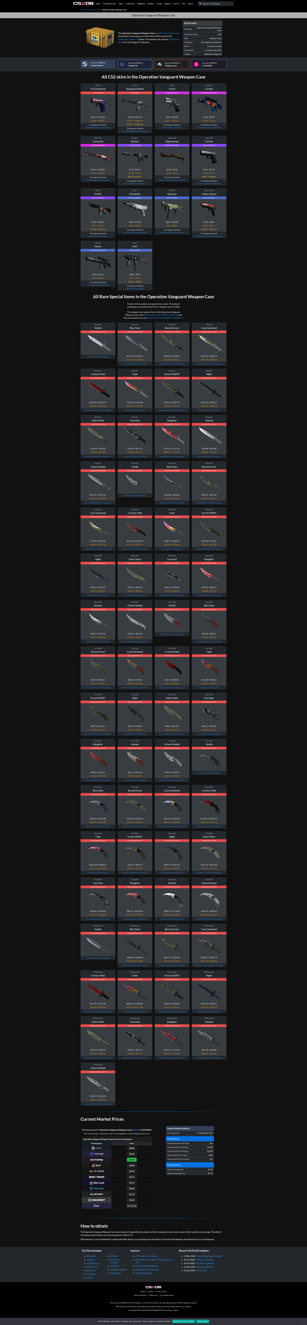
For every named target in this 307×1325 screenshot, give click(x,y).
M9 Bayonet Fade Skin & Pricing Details (135, 1011)
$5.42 (131, 1188)
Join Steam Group (166, 1295)
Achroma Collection (205, 1259)
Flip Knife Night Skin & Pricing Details (98, 595)
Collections (130, 3)
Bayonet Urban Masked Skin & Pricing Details (98, 502)
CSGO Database (86, 10)
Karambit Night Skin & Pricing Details (172, 872)
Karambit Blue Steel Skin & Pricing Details (98, 826)
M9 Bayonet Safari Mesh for (161, 315)
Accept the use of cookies (183, 1321)
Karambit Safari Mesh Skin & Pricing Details (209, 872)
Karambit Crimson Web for (165, 317)
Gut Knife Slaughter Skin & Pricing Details (98, 780)
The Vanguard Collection (211, 42)
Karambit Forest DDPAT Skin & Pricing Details (135, 872)
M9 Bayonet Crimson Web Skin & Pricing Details (98, 1011)
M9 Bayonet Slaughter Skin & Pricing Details (172, 1058)
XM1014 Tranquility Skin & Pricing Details (98, 180)
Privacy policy (203, 1321)
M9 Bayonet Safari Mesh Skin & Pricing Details (97, 1058)
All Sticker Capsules (118, 1269)
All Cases (91, 1259)
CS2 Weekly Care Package (147, 1269)
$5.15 (131, 1171)
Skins (98, 3)
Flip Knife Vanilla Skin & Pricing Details (135, 495)
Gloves (159, 3)
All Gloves (91, 1270)
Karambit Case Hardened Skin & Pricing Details (172, 826)
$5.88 (131, 1165)
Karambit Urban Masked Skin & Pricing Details (209, 919)
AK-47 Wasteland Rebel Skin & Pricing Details (135, 131)
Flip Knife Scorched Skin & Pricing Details (172, 595)
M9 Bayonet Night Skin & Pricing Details (209, 1011)
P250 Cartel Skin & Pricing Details (172, 127)
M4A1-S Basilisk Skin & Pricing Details (135, 183)
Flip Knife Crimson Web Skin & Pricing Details (135, 549)
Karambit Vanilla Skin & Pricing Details (209, 773)
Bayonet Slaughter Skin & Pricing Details (172, 456)
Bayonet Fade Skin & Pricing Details (135, 410)
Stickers (151, 3)
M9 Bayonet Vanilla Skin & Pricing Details (98, 958)
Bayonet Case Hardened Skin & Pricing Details (209, 364)
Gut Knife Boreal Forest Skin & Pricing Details (98, 687)
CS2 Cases (97, 10)
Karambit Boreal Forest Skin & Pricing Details (135, 826)
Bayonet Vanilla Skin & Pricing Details (98, 356)
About (142, 1291)
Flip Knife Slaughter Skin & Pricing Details (209, 595)
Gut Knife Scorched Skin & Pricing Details (209, 734)
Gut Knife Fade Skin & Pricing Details (209, 687)
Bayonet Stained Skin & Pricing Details (209, 456)
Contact (151, 1291)
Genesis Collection (205, 1267)
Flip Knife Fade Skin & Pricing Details (172, 549)
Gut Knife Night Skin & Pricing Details (135, 734)
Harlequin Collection (205, 1263)
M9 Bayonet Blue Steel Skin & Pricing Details (135, 965)
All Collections (93, 1263)
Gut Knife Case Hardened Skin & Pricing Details (135, 687)
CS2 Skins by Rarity (143, 1273)
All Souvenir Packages (115, 1261)
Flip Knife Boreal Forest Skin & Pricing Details (209, 502)
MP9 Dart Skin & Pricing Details (135, 288)
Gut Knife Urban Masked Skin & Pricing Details (172, 780)
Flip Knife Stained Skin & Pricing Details (97, 641)
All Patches (91, 1274)
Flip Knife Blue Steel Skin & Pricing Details (172, 502)
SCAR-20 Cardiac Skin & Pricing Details (209, 127)
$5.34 (131, 1154)
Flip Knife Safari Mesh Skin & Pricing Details (135, 595)
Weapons (141, 3)
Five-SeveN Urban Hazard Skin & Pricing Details (209, 236)
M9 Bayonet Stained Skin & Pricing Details (209, 1058)
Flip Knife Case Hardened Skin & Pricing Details (98, 549)
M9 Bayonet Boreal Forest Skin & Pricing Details (172, 965)
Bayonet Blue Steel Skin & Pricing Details (135, 364)
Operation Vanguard (212, 54)
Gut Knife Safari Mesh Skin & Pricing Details (172, 734)
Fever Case (202, 1270)
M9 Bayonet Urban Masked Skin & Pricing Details (98, 1104)
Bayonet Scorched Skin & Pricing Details (135, 456)
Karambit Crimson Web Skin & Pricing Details (209, 826)
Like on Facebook (140, 1295)
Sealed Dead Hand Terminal (209, 1256)
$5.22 (131, 1200)
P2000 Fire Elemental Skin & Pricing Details (97, 127)
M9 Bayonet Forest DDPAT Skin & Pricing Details (172, 1011)
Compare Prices (109, 3)
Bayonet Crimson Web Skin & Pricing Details (98, 410)
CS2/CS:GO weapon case (168, 33)
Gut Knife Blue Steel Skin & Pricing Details (209, 641)
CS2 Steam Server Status (146, 1256)
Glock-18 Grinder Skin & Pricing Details (209, 183)
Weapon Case (215, 38)
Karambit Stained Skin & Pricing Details (172, 919)
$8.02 (131, 1148)
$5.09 (136, 1130)
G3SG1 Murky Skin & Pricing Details (98, 285)
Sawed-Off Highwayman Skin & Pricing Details (172, 180)
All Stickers (114, 1266)
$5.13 (131, 1177)
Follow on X (153, 1295)
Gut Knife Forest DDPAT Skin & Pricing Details (98, 734)
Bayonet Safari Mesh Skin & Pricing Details (98, 456)
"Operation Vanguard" (128, 39)
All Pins (90, 1277)
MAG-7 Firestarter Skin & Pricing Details (135, 232)
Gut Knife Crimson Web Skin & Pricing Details (172, 687)
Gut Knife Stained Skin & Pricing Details (135, 780)
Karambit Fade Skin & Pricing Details (98, 872)
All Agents (91, 1256)
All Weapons (115, 1273)
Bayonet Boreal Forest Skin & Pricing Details (172, 364)
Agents (168, 3)
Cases (120, 3)
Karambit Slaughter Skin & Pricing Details (135, 919)
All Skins (113, 1256)
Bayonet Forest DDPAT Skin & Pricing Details (172, 410)
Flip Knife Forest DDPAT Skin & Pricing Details (209, 549)
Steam (175, 1310)
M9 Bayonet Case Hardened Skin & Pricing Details (209, 965)
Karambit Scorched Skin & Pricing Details (98, 919)
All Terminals (92, 1267)
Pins (183, 3)
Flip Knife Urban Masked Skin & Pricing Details (134, 641)
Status (190, 3)
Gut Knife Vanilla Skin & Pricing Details (172, 634)
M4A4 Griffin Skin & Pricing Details (98, 236)
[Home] (83, 4)
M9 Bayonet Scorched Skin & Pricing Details (135, 1058)
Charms (176, 3)
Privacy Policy (161, 1291)
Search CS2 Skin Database (146, 1266)
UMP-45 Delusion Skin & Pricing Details (171, 232)
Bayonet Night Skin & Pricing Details (209, 410)
